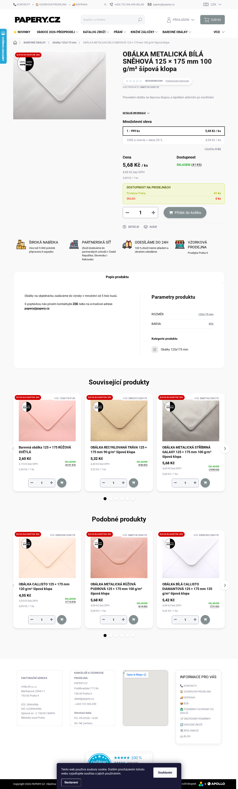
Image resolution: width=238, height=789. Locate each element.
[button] (105, 498)
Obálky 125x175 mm (174, 349)
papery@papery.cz (37, 308)
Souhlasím (165, 772)
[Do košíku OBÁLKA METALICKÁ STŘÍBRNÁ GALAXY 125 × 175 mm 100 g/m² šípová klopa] (205, 483)
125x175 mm (205, 314)
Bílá (211, 323)
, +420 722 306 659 (85, 703)
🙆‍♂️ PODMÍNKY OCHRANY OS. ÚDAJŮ (197, 711)
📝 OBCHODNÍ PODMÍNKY (195, 718)
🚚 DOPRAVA (79, 4)
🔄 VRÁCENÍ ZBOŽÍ (191, 724)
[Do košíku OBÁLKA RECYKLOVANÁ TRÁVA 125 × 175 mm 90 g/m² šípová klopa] (133, 483)
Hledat (140, 19)
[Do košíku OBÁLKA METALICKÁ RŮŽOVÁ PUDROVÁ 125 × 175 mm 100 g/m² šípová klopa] (133, 619)
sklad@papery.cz (84, 698)
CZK (213, 4)
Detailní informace (134, 113)
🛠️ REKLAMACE (189, 730)
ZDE (75, 304)
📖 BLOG (185, 736)
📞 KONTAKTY (21, 4)
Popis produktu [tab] (117, 277)
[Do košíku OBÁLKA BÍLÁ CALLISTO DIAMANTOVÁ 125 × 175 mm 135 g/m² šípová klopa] (205, 619)
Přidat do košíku (188, 212)
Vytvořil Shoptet (187, 783)
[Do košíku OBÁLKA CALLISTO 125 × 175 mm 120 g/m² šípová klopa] (61, 619)
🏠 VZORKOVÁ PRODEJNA (51, 4)
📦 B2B (184, 703)
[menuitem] (23, 32)
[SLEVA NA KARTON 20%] (47, 420)
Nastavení (71, 782)
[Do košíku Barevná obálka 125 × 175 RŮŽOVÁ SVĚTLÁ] (61, 483)
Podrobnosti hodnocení (177, 81)
